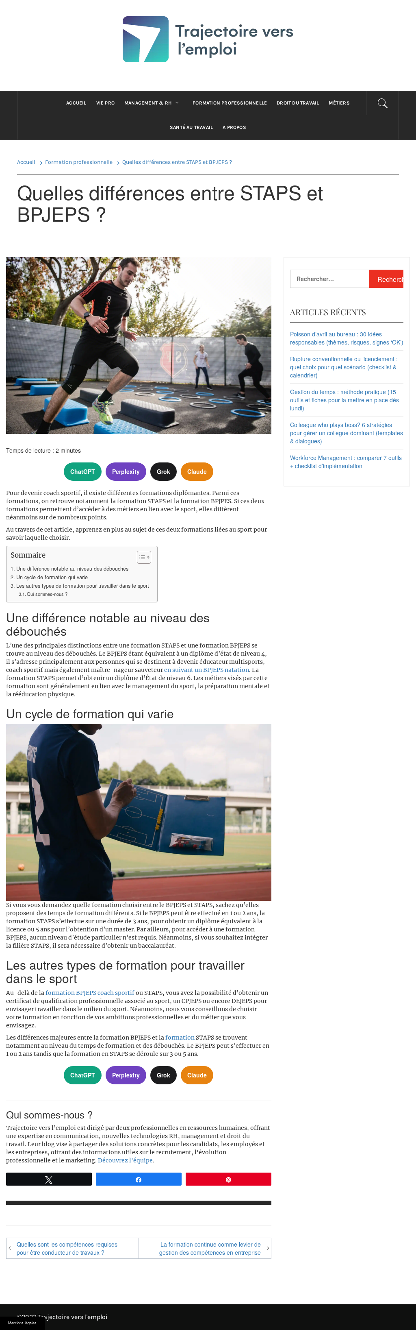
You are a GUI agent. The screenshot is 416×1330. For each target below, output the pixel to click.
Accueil (76, 103)
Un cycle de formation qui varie (52, 577)
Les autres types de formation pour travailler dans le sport (82, 585)
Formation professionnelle (230, 103)
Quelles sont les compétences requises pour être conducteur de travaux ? (67, 1248)
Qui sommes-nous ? (47, 594)
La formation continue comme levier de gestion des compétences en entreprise (210, 1248)
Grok (163, 471)
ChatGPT (82, 471)
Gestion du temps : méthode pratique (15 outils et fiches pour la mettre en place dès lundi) (344, 400)
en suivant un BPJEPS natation (206, 670)
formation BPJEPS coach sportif (90, 992)
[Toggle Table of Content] (140, 557)
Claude (197, 471)
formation (180, 1037)
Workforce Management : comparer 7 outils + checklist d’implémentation (346, 462)
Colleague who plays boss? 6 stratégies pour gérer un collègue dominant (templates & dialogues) (346, 433)
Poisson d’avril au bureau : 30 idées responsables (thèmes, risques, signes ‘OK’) (346, 338)
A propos (234, 127)
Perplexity (126, 471)
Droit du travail (298, 103)
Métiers (339, 103)
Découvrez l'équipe (125, 1160)
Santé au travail (191, 127)
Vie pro (105, 103)
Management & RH (147, 103)
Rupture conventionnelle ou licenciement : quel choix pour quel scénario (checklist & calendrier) (344, 367)
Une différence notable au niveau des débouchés (72, 568)
